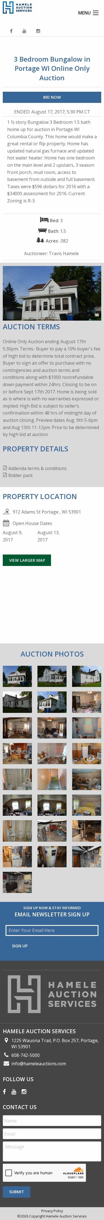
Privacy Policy (52, 1210)
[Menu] (95, 13)
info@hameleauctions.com (38, 1064)
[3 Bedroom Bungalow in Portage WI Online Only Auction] (17, 678)
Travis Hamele (64, 253)
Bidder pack (20, 475)
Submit (16, 1191)
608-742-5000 (25, 1055)
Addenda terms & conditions (37, 468)
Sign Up (19, 945)
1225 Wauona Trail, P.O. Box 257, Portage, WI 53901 (55, 1043)
